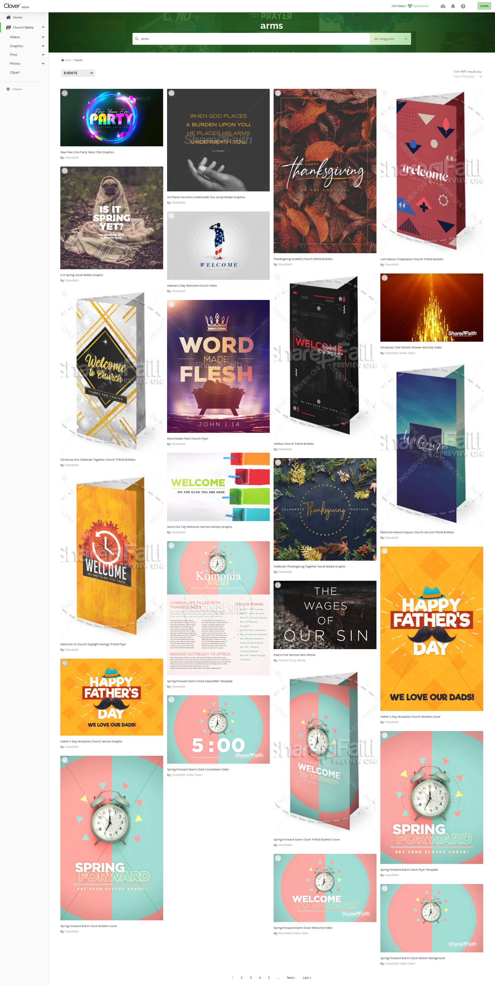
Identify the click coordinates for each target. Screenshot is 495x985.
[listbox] (468, 76)
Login (484, 6)
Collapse (17, 89)
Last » (307, 978)
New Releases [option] (464, 76)
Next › (291, 978)
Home (68, 60)
